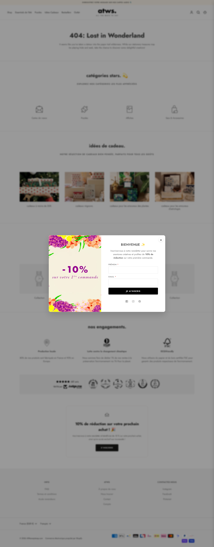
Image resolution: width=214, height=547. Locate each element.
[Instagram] (133, 301)
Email (112, 276)
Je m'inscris (133, 291)
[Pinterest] (139, 301)
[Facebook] (127, 301)
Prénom (113, 264)
